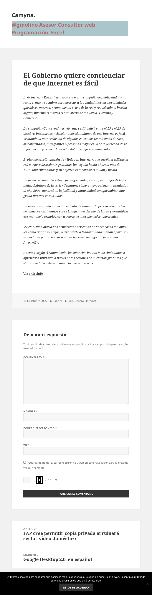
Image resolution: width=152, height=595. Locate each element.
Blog (70, 301)
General (80, 301)
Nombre (30, 411)
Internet (91, 301)
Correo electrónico (40, 428)
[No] (147, 584)
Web (26, 445)
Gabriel (57, 301)
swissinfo (36, 273)
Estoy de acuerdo (76, 587)
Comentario (33, 357)
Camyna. (23, 15)
